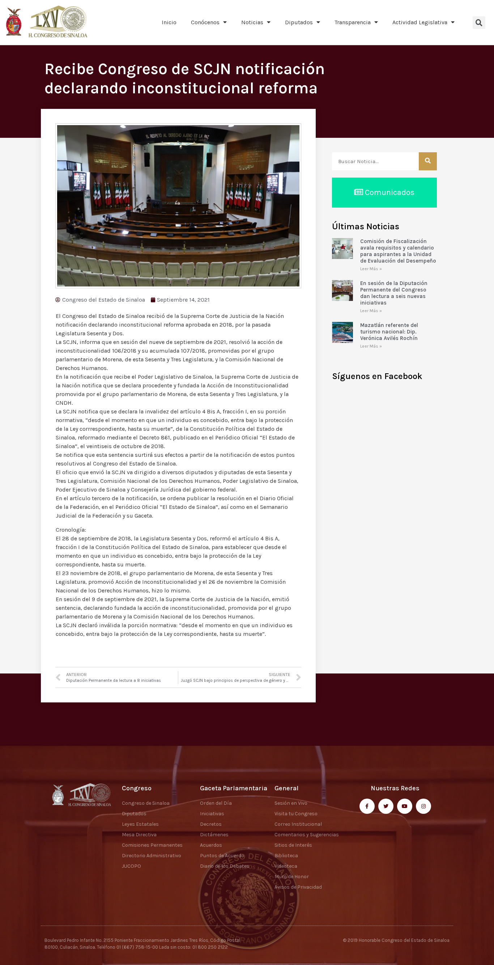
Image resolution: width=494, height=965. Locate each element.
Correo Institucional (298, 824)
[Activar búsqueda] (479, 22)
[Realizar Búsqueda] (428, 161)
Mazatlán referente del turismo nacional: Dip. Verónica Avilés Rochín (389, 331)
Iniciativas (212, 814)
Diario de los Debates (225, 866)
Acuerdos (211, 845)
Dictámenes (214, 835)
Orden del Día (216, 803)
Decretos (211, 824)
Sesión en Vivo (290, 803)
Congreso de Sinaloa (146, 803)
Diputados (299, 22)
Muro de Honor (291, 876)
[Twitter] (385, 806)
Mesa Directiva (139, 835)
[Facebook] (367, 806)
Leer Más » (371, 268)
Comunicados (388, 192)
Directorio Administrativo (151, 856)
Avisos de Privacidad (298, 887)
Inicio (169, 22)
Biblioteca (286, 856)
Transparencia (353, 22)
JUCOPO (131, 866)
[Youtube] (404, 806)
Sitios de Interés (293, 845)
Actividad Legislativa (419, 22)
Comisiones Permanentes (152, 845)
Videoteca (285, 866)
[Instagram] (423, 806)
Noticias (252, 22)
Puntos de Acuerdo (222, 856)
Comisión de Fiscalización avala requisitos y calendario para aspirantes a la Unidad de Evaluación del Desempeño (398, 251)
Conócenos (205, 22)
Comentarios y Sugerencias (306, 835)
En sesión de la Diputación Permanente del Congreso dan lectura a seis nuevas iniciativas (393, 293)
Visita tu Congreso (296, 814)
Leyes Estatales (140, 824)
